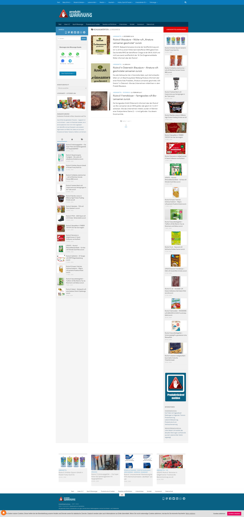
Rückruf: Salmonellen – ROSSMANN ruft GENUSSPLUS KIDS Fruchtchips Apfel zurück (175, 313)
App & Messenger (78, 24)
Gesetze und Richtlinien (109, 24)
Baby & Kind (66, 2)
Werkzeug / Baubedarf (141, 472)
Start (58, 2)
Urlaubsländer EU (140, 2)
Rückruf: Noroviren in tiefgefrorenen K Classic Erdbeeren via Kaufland (73, 237)
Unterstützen (123, 24)
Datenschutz (150, 24)
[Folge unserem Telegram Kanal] (84, 32)
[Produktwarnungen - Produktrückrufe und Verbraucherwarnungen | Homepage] (75, 13)
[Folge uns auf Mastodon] (69, 32)
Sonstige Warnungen (143, 470)
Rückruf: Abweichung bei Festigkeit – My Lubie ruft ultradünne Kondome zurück (74, 157)
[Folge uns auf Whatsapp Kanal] (81, 32)
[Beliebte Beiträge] (72, 140)
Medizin (102, 2)
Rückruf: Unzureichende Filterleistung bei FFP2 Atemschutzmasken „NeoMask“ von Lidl (138, 476)
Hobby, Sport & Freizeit (124, 2)
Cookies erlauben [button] (234, 513)
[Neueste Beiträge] (62, 140)
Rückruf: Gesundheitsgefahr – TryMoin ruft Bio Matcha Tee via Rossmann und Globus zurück (75, 281)
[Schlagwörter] (82, 140)
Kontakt (132, 24)
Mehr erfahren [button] (190, 513)
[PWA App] (66, 32)
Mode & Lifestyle (79, 2)
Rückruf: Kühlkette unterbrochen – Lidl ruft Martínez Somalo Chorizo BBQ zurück (76, 177)
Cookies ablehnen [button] (219, 513)
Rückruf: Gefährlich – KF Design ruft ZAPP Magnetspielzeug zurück (75, 258)
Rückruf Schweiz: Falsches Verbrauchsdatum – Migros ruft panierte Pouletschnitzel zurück (175, 202)
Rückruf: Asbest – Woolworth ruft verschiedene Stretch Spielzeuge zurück (76, 291)
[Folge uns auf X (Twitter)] (75, 32)
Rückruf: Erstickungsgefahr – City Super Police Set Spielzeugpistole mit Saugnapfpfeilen (76, 147)
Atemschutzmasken (130, 470)
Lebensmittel (92, 2)
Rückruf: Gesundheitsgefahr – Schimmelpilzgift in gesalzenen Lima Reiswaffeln (176, 335)
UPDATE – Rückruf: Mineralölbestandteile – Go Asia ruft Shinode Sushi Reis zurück (75, 247)
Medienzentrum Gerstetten (77, 506)
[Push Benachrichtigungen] (3, 512)
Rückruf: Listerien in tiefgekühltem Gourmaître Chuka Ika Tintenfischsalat (175, 358)
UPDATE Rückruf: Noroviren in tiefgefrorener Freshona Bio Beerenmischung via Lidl (167, 474)
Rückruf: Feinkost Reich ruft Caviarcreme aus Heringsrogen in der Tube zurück (76, 187)
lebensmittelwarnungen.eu (173, 428)
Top (167, 470)
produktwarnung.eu (171, 411)
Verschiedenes (128, 472)
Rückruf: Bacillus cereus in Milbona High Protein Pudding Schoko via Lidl (75, 198)
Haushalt (111, 2)
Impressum (140, 24)
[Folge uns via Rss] (78, 32)
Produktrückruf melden (93, 24)
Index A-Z (67, 24)
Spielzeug (94, 472)
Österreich (126, 92)
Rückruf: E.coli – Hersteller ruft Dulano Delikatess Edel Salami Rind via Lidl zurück (175, 291)
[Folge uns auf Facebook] (72, 32)
